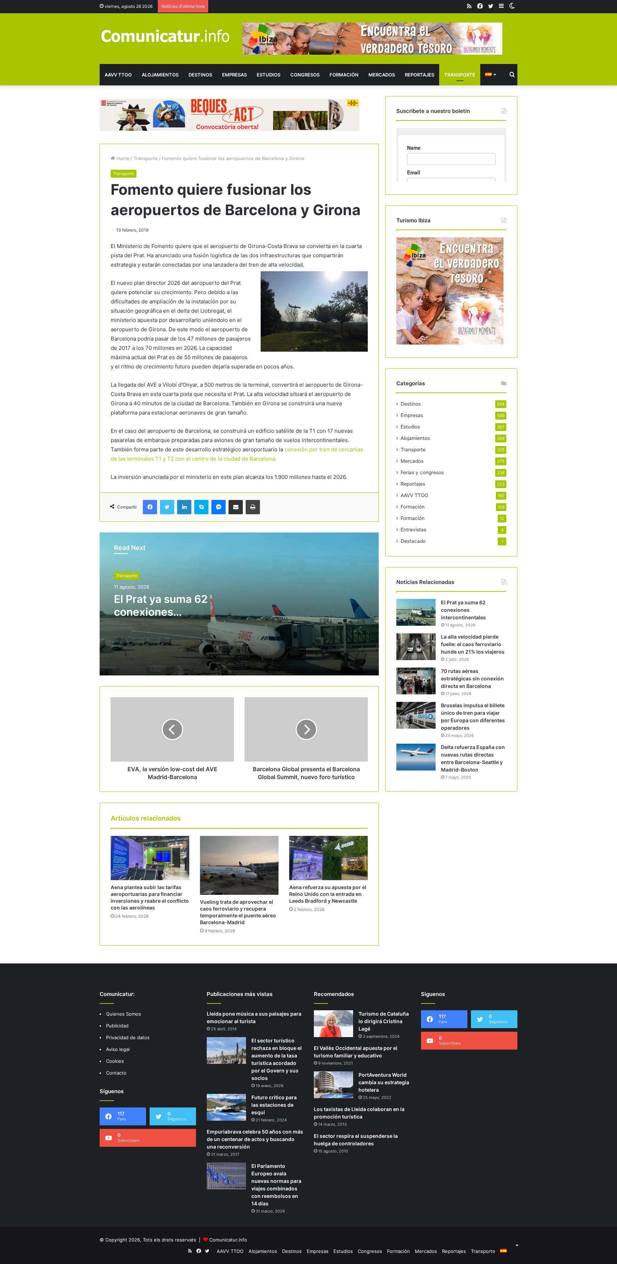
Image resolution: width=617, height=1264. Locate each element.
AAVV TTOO (118, 75)
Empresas (234, 75)
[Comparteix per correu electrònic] (236, 507)
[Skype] (201, 507)
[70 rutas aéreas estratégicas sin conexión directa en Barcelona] (416, 681)
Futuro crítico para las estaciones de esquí (274, 1104)
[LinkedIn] (184, 507)
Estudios (268, 75)
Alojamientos (160, 75)
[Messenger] (218, 507)
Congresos (305, 75)
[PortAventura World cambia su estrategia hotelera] (333, 1084)
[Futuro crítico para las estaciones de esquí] (226, 1107)
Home (122, 158)
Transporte (459, 75)
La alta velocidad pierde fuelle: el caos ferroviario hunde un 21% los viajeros (473, 644)
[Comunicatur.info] (166, 36)
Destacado (413, 541)
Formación (344, 75)
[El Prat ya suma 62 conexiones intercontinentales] (416, 612)
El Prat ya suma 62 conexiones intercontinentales (161, 612)
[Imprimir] (253, 507)
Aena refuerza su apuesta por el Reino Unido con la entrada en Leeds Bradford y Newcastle (327, 894)
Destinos (200, 75)
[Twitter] (167, 507)
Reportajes (419, 75)
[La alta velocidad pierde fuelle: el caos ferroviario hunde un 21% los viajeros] (416, 646)
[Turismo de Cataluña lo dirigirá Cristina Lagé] (333, 1023)
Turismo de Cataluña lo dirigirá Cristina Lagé (383, 1021)
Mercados (381, 75)
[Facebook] (150, 507)
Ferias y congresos (422, 472)
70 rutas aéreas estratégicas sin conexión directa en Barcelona (472, 678)
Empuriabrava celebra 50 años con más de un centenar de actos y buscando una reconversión (255, 1139)
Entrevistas (413, 529)
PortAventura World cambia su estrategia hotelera (383, 1082)
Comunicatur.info (228, 1240)
